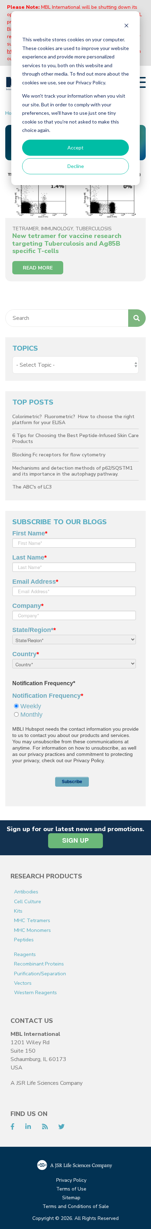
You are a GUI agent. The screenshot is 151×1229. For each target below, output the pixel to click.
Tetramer (25, 228)
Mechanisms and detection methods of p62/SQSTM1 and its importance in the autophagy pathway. (72, 471)
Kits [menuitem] (18, 910)
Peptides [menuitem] (24, 939)
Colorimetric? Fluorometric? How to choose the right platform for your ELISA (73, 419)
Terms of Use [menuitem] (71, 1189)
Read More (38, 268)
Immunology (57, 228)
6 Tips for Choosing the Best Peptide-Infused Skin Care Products (75, 438)
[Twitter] (61, 1127)
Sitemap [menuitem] (71, 1198)
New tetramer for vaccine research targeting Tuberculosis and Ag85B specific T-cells (67, 243)
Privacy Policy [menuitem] (71, 1181)
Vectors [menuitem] (23, 982)
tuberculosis (94, 228)
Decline (75, 166)
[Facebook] (12, 1127)
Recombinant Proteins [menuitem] (39, 963)
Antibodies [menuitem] (26, 891)
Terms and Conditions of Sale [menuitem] (75, 1207)
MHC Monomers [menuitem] (32, 930)
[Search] (137, 318)
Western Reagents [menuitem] (35, 992)
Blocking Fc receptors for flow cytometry (58, 454)
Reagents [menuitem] (25, 954)
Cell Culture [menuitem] (27, 901)
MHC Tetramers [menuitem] (32, 920)
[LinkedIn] (28, 1127)
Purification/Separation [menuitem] (40, 973)
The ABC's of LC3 (32, 487)
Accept (75, 147)
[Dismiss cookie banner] (126, 26)
